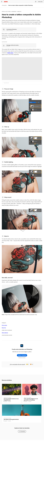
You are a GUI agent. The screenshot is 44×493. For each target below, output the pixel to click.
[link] (4, 5)
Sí (28, 364)
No (32, 364)
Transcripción (6, 82)
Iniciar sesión (40, 1)
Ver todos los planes (22, 357)
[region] (11, 393)
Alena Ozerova (5, 332)
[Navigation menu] (1, 1)
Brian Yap (4, 327)
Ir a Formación (22, 431)
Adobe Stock (10, 52)
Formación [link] (4, 5)
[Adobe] (5, 1)
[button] (36, 2)
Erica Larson (4, 325)
